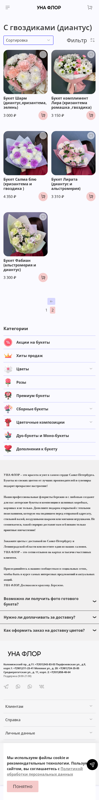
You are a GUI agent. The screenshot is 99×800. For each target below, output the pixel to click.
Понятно (22, 786)
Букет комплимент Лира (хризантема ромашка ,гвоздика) (71, 103)
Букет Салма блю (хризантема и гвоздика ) (19, 184)
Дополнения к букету (36, 448)
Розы (21, 382)
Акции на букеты (33, 342)
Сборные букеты (32, 408)
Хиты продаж (29, 355)
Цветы (22, 368)
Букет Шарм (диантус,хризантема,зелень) (25, 103)
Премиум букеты (33, 395)
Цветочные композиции (40, 422)
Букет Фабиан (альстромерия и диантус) (19, 265)
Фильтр (78, 40)
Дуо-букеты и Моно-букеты (42, 435)
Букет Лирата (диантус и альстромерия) (65, 184)
